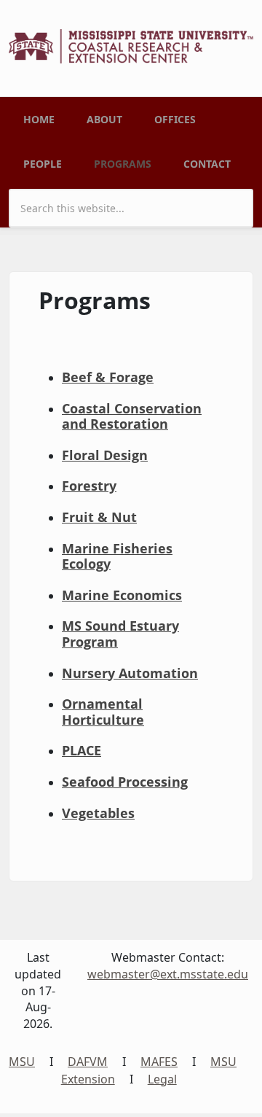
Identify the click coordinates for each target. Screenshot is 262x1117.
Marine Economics (122, 595)
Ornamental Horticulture (103, 711)
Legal (162, 1079)
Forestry (89, 485)
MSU (22, 1062)
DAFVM (88, 1062)
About (104, 119)
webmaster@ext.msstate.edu (167, 974)
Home (39, 119)
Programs (122, 164)
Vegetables (98, 813)
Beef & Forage (108, 377)
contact (207, 164)
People (42, 164)
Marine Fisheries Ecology (117, 556)
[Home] (131, 45)
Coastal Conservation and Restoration (132, 416)
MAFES (159, 1062)
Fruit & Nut (99, 517)
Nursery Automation (130, 673)
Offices (175, 119)
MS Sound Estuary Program (120, 633)
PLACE (81, 750)
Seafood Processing (125, 781)
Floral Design (105, 455)
